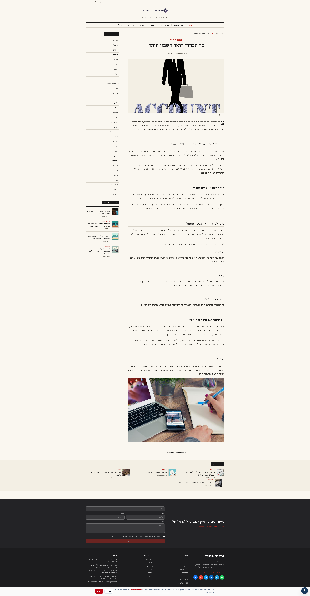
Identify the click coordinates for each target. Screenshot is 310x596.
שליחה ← (125, 541)
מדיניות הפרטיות (136, 590)
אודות (186, 563)
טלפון (163, 513)
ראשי (190, 25)
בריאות (131, 25)
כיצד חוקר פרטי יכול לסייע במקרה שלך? (102, 582)
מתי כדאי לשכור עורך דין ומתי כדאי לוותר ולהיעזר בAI (102, 560)
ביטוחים (141, 25)
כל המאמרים (183, 569)
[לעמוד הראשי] (155, 10)
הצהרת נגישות (183, 583)
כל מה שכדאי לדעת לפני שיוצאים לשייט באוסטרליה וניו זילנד (102, 572)
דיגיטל (120, 25)
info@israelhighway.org (93, 2)
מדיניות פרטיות (183, 580)
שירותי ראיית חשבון (209, 173)
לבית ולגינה (164, 25)
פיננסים (216, 33)
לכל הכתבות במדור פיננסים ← (176, 452)
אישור (99, 591)
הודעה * (162, 522)
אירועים (152, 25)
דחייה (108, 591)
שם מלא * (162, 505)
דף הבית (185, 559)
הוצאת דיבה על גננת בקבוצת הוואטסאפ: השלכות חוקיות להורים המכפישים (103, 577)
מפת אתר (185, 573)
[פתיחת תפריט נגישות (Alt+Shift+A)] (304, 590)
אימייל (123, 513)
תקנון (186, 576)
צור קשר (185, 566)
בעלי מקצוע (178, 25)
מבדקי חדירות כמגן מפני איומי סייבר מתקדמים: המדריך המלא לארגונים (103, 566)
